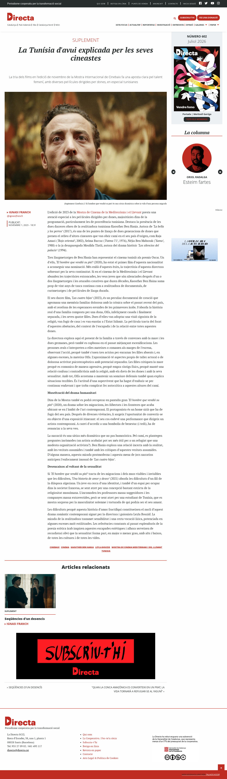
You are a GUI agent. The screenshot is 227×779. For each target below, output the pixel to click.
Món (57, 24)
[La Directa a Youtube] (212, 3)
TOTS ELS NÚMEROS (197, 119)
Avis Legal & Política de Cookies (100, 758)
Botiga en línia (118, 3)
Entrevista (178, 25)
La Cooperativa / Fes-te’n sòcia (100, 738)
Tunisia (106, 551)
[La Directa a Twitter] (206, 3)
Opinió (189, 25)
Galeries (199, 25)
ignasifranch (16, 216)
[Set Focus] (174, 18)
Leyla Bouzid (102, 547)
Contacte (173, 3)
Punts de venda (140, 3)
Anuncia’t (158, 3)
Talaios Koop (201, 775)
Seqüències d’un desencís (25, 687)
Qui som (87, 734)
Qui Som (101, 3)
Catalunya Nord (46, 24)
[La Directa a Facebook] (200, 3)
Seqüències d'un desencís (25, 619)
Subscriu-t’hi (90, 742)
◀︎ (173, 172)
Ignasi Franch (20, 212)
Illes (34, 24)
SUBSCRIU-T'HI (187, 17)
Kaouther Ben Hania (82, 547)
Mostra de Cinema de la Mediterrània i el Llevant (109, 212)
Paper (213, 25)
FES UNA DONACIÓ (208, 17)
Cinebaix (54, 547)
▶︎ (221, 172)
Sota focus (121, 25)
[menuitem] (12, 24)
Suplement (85, 40)
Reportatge (149, 25)
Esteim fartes (197, 182)
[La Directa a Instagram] (218, 3)
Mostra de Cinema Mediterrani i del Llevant (137, 547)
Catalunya (12, 24)
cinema (65, 547)
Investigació (163, 25)
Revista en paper (92, 750)
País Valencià (24, 24)
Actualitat (135, 25)
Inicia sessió (189, 3)
